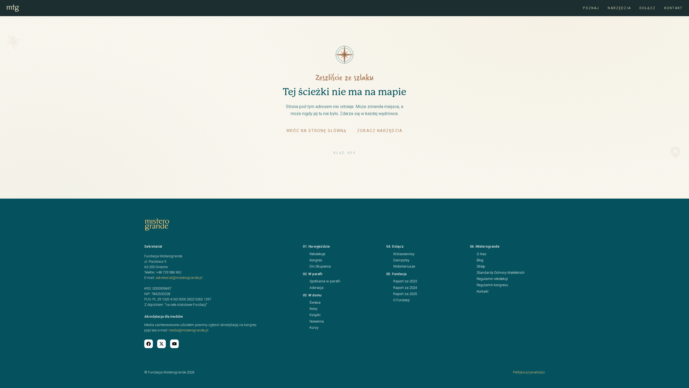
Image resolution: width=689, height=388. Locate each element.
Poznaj (591, 8)
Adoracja (317, 288)
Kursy (314, 327)
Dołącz (647, 8)
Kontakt (673, 8)
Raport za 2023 (405, 281)
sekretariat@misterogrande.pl (179, 278)
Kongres (316, 260)
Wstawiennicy (403, 254)
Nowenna (317, 321)
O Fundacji (401, 300)
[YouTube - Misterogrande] (174, 344)
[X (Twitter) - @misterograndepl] (161, 344)
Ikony (313, 309)
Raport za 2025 (405, 294)
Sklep (481, 266)
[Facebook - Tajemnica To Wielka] (148, 344)
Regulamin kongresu (492, 285)
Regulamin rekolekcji (492, 279)
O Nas (481, 254)
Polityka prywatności (529, 372)
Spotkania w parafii (325, 281)
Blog (480, 260)
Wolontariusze (404, 266)
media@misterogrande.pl (188, 330)
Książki (315, 315)
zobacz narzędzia (380, 131)
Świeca (315, 302)
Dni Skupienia (320, 266)
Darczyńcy (401, 260)
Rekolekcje (317, 254)
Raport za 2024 (405, 288)
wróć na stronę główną (316, 131)
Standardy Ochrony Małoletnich (501, 273)
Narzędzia (619, 8)
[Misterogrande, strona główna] (12, 8)
